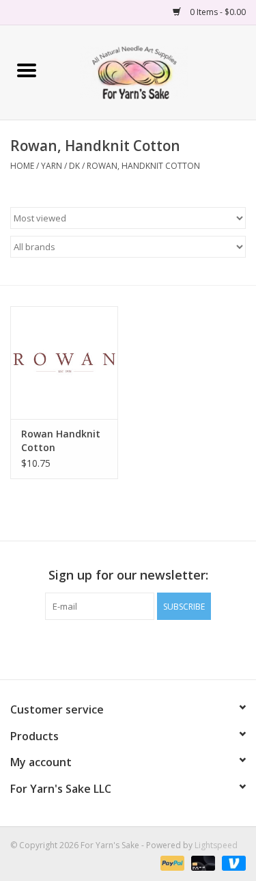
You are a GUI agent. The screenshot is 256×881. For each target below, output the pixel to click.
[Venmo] (231, 862)
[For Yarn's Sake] (154, 71)
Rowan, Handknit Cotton (143, 166)
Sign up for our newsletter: (128, 575)
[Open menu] (26, 69)
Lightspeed (216, 845)
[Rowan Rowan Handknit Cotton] (64, 362)
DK (74, 166)
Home (22, 166)
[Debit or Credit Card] (201, 862)
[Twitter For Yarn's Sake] (128, 648)
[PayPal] (171, 862)
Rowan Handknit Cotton (60, 440)
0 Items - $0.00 (217, 12)
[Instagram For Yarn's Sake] (153, 648)
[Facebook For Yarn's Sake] (104, 648)
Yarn (51, 166)
